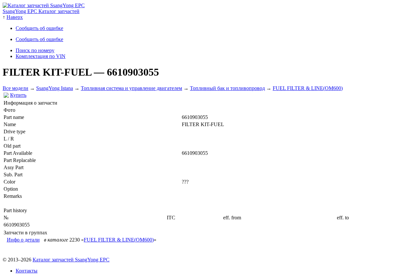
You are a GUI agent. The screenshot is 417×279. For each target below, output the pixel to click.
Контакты (26, 270)
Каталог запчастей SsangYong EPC (71, 259)
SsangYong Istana (54, 88)
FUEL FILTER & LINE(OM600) (308, 88)
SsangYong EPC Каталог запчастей (41, 11)
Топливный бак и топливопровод (227, 88)
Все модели (15, 88)
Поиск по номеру (35, 50)
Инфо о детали (23, 239)
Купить (18, 95)
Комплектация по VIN (40, 56)
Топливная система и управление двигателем (131, 88)
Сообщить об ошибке (39, 28)
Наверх (15, 17)
